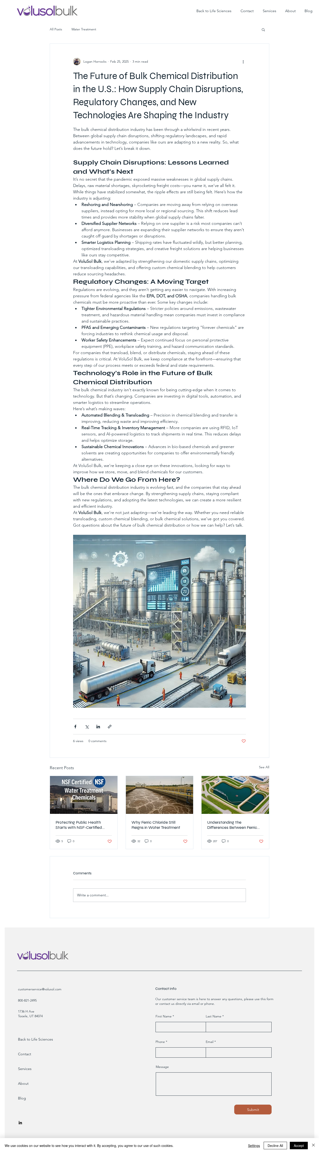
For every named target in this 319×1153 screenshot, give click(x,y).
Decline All (275, 1145)
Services (25, 1069)
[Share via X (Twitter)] (87, 726)
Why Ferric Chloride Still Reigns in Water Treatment (155, 825)
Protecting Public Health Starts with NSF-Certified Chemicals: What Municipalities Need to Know (82, 825)
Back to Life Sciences (30, 1039)
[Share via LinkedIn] (98, 726)
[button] (263, 29)
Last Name (213, 1016)
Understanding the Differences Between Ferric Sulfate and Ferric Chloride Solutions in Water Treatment (233, 825)
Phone (160, 1041)
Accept (299, 1145)
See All (264, 767)
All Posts (56, 29)
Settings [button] (254, 1145)
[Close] (313, 1145)
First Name (164, 1016)
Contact (24, 1054)
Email (209, 1041)
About (23, 1083)
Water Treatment (83, 29)
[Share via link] (109, 726)
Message (162, 1066)
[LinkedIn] (20, 1122)
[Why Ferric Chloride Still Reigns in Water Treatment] (159, 795)
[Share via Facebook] (75, 726)
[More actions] (243, 61)
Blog (22, 1098)
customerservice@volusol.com (39, 989)
